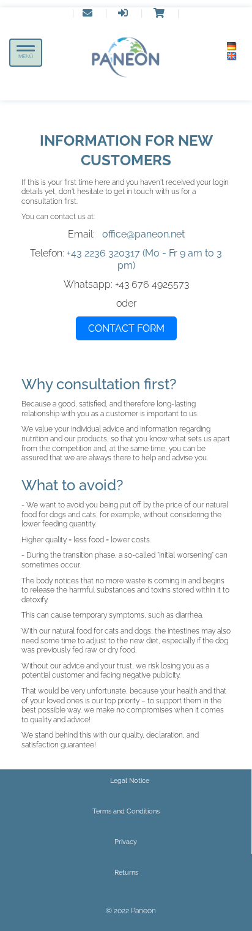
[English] (232, 56)
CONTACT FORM (126, 328)
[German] (232, 46)
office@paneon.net (143, 234)
